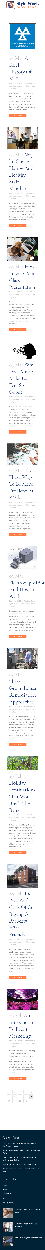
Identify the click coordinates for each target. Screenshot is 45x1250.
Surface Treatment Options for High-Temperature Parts (21, 1151)
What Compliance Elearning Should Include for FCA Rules (22, 1170)
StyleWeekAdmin (17, 86)
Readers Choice (29, 83)
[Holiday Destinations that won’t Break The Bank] (22, 763)
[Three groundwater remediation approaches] (22, 658)
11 (14, 1101)
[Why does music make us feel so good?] (22, 350)
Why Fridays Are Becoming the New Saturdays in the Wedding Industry (21, 1144)
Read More (18, 115)
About (5, 1189)
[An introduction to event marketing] (22, 999)
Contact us (7, 1194)
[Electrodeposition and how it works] (22, 558)
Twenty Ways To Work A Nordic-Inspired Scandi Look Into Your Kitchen (21, 1158)
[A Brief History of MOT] (22, 36)
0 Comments (30, 86)
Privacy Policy (8, 1202)
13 (25, 1101)
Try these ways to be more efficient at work (21, 484)
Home (5, 1185)
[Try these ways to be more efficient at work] (22, 453)
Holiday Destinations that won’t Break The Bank (22, 796)
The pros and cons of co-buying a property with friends (22, 914)
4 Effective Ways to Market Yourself (28, 1238)
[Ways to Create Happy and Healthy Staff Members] (22, 138)
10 (9, 1101)
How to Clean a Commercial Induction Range (19, 1164)
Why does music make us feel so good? (21, 378)
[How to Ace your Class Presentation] (22, 249)
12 (20, 1101)
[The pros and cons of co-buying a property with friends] (22, 876)
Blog (4, 1198)
